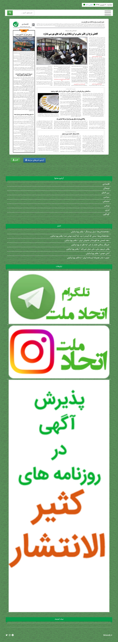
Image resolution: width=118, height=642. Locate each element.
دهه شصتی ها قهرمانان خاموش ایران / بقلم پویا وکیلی (86, 240)
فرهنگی (106, 188)
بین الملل (105, 192)
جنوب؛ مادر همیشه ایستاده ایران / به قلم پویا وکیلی (88, 257)
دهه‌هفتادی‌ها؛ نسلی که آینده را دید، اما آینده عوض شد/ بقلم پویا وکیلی (79, 236)
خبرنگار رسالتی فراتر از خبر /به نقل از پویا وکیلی (90, 244)
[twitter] (6, 635)
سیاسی (106, 197)
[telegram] (12, 635)
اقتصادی (106, 184)
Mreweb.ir (107, 635)
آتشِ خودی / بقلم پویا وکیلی (97, 253)
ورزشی (106, 205)
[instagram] (9, 635)
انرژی (107, 210)
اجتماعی (106, 201)
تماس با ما (89, 4)
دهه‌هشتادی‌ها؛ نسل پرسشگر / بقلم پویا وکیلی (90, 231)
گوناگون (106, 214)
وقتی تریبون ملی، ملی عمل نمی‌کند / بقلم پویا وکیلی (87, 249)
